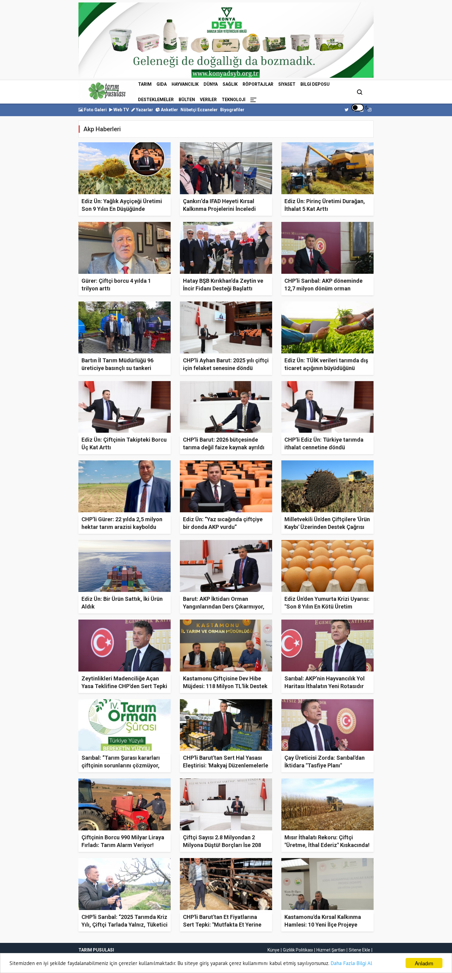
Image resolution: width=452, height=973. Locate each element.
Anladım (424, 963)
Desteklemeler (156, 99)
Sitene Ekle (359, 949)
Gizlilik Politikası (298, 949)
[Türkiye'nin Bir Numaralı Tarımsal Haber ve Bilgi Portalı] (107, 91)
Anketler (169, 109)
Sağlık (230, 84)
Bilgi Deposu (315, 84)
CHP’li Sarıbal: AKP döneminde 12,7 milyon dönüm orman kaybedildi (323, 288)
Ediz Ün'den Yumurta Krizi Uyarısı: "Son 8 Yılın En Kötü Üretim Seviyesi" (327, 606)
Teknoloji (233, 99)
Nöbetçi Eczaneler (199, 109)
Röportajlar (258, 84)
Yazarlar (144, 109)
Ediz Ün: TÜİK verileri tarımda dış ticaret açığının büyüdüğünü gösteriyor (326, 368)
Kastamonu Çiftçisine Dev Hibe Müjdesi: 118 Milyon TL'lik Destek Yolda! (225, 686)
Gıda (162, 84)
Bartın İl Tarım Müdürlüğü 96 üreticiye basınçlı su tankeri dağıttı (117, 368)
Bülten (187, 99)
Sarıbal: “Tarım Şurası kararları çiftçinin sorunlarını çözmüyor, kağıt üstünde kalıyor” (120, 765)
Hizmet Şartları (330, 949)
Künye (274, 949)
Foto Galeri (95, 109)
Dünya (211, 84)
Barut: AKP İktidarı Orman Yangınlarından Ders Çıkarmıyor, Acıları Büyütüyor (223, 606)
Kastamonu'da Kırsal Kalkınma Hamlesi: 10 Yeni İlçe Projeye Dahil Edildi (322, 925)
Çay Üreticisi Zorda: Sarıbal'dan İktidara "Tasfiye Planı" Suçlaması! (324, 765)
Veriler (208, 99)
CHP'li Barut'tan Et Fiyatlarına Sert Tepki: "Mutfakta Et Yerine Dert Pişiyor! (222, 925)
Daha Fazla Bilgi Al (351, 963)
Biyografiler (232, 109)
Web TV (121, 109)
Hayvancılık (185, 84)
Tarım (145, 84)
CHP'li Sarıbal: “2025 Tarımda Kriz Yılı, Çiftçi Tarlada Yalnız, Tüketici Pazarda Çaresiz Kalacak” (124, 925)
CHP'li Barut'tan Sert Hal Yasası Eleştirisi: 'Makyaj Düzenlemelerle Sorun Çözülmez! (225, 765)
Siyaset (286, 84)
